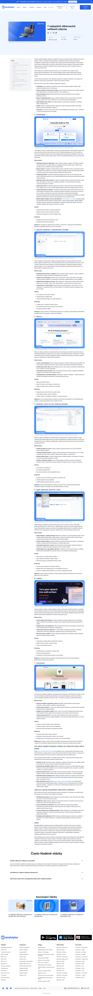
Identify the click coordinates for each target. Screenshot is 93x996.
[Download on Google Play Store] (49, 937)
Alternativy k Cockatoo (61, 952)
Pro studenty (3, 975)
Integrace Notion (23, 952)
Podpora (40, 988)
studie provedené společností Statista (46, 751)
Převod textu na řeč (5, 972)
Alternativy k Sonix (60, 968)
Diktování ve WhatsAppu (43, 952)
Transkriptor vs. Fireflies (80, 954)
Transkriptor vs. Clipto (80, 949)
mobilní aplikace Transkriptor (69, 198)
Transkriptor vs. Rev (79, 965)
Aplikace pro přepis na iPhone (44, 970)
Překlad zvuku (4, 963)
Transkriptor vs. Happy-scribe (81, 959)
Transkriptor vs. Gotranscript (81, 956)
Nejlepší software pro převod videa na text (46, 968)
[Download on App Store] (66, 937)
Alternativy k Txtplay (61, 977)
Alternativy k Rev (60, 965)
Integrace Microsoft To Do (25, 963)
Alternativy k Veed (60, 979)
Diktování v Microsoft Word (44, 960)
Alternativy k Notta (60, 961)
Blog (44, 988)
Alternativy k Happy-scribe (62, 959)
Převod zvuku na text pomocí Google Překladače (46, 955)
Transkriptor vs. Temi (79, 970)
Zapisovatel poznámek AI (6, 947)
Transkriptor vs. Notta (79, 961)
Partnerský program (5, 977)
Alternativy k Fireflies (61, 954)
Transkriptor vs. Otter (79, 963)
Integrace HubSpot (23, 949)
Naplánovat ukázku (72, 7)
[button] (51, 7)
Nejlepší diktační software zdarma (45, 949)
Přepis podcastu (4, 968)
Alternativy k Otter (60, 963)
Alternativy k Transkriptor (62, 972)
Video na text (4, 949)
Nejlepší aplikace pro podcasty (44, 964)
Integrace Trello (22, 975)
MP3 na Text (3, 956)
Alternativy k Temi (60, 970)
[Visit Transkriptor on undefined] (3, 988)
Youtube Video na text (5, 952)
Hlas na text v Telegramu (43, 962)
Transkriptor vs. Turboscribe (81, 972)
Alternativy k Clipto (61, 949)
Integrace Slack (22, 956)
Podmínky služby (33, 988)
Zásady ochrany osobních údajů (22, 988)
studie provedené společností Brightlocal (63, 781)
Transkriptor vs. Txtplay (80, 975)
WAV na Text (3, 961)
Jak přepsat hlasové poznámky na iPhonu (45, 978)
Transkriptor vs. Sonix (79, 968)
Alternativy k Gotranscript (62, 956)
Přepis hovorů (4, 970)
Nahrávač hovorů (41, 947)
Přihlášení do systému (60, 7)
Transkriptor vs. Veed (79, 977)
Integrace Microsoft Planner (25, 965)
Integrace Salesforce (23, 954)
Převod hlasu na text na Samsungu (45, 975)
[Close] (91, 1)
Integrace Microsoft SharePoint (26, 961)
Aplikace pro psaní (42, 973)
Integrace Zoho (22, 959)
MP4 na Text (3, 959)
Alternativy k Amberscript (62, 947)
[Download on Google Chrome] (84, 937)
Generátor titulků (4, 954)
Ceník (45, 7)
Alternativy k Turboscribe (62, 975)
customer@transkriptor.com (73, 988)
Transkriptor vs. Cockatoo (80, 952)
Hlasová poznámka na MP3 (44, 981)
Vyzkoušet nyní (72, 1)
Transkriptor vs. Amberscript (81, 947)
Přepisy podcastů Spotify (43, 957)
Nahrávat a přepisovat (5, 965)
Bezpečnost (3, 979)
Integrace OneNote (23, 968)
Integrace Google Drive (24, 947)
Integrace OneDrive (23, 970)
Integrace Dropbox (23, 972)
